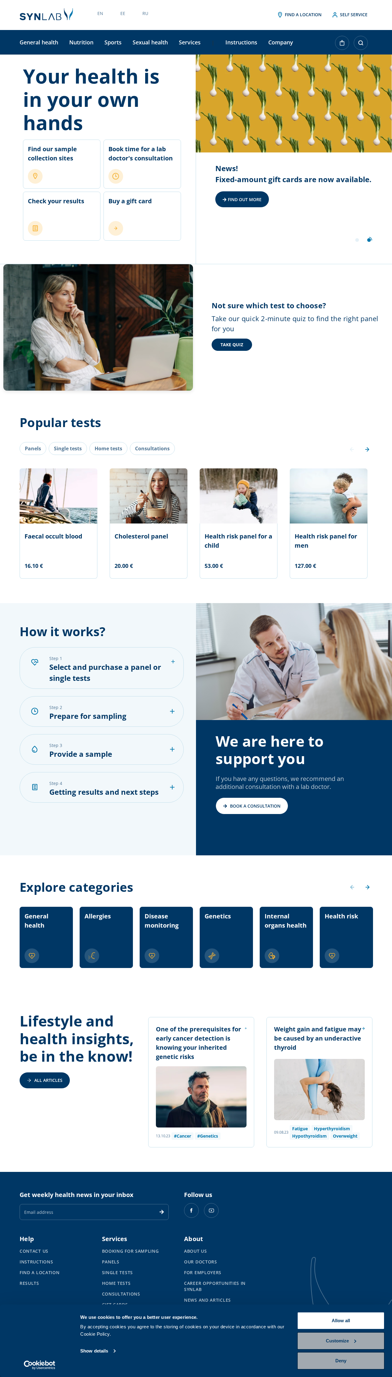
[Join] (162, 1212)
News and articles (207, 1300)
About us (195, 1251)
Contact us (34, 1251)
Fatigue (300, 1128)
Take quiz (232, 344)
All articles (48, 1080)
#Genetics (207, 1136)
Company (280, 42)
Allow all (341, 1320)
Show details (94, 1350)
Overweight (345, 1136)
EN (100, 13)
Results (29, 1283)
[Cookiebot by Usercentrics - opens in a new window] (39, 1365)
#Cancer (182, 1136)
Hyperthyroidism (332, 1128)
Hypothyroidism (309, 1136)
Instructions (241, 42)
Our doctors (200, 1262)
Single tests (117, 1272)
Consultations (121, 1294)
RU (145, 13)
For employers (202, 1272)
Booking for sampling (130, 1251)
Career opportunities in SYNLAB (215, 1286)
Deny (340, 1360)
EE (122, 13)
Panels (110, 1262)
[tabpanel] (294, 159)
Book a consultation (255, 806)
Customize (337, 1340)
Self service (353, 14)
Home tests (116, 1283)
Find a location (303, 14)
